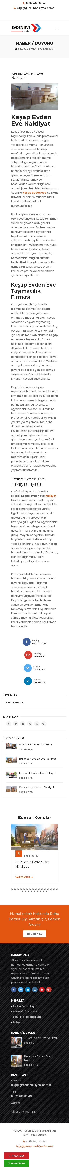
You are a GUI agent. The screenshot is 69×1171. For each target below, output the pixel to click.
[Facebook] (27, 642)
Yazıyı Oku (22, 877)
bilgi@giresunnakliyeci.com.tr (31, 1085)
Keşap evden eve (34, 193)
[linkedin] (28, 681)
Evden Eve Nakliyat (25, 1006)
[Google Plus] (28, 655)
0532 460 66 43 (36, 3)
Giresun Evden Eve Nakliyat (38, 1130)
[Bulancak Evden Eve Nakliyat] (11, 760)
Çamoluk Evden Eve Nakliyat (37, 773)
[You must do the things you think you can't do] (16, 1042)
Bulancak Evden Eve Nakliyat (37, 758)
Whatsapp (17, 1163)
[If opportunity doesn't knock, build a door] (34, 837)
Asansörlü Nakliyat (25, 1011)
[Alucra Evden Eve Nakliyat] (11, 746)
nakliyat (50, 496)
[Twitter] (28, 668)
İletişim (17, 1022)
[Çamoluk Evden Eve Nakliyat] (11, 775)
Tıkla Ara (17, 1155)
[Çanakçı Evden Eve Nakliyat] (11, 789)
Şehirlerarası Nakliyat (27, 1017)
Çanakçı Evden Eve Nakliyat (36, 787)
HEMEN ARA (34, 934)
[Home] (16, 49)
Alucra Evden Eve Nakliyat (35, 744)
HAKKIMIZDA (15, 702)
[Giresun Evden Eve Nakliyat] (26, 28)
